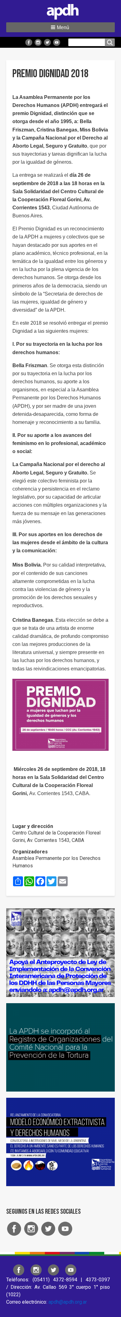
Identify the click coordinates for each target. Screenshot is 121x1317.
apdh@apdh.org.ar (67, 1302)
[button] (60, 27)
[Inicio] (60, 11)
